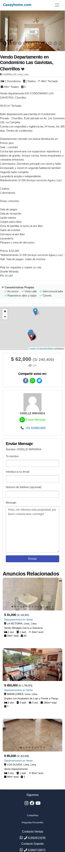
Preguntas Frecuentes (32, 822)
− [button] (5, 316)
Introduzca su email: (18, 471)
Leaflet (33, 348)
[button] (61, 30)
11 (55, 43)
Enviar (32, 558)
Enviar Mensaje (35, 419)
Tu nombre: (12, 456)
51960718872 (36, 850)
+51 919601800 (35, 428)
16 (40, 47)
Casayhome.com (17, 5)
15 (35, 47)
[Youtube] (38, 804)
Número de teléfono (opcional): (24, 487)
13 (25, 47)
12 (60, 43)
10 (50, 43)
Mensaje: (11, 502)
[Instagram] (26, 804)
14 (30, 47)
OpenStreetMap (46, 348)
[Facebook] (32, 804)
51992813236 (36, 837)
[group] (32, 30)
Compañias (32, 815)
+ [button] (5, 311)
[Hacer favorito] (22, 66)
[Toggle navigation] (57, 5)
